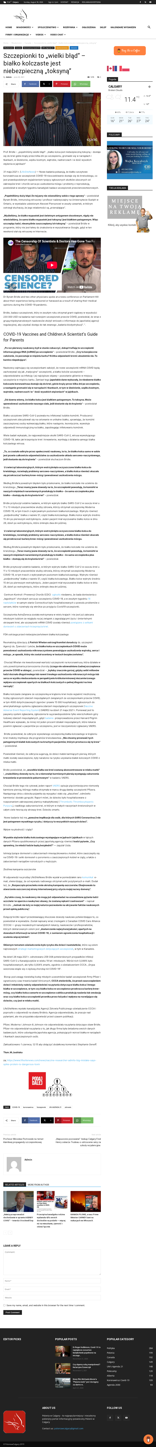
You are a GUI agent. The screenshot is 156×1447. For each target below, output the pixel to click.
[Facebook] (140, 2)
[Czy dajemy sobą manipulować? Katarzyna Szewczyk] (62, 1368)
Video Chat (56, 34)
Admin (9, 77)
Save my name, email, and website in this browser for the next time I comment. (46, 1305)
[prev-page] (5, 1233)
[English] (111, 68)
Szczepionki (41, 1107)
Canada (28, 43)
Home (8, 27)
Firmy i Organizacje (17, 34)
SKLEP (103, 27)
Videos (39, 34)
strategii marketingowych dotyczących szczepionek (45, 948)
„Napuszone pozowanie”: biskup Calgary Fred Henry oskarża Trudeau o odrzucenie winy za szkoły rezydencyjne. (78, 1142)
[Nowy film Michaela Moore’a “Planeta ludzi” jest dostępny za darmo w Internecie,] (62, 1383)
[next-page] (10, 1233)
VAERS (56, 785)
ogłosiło (56, 594)
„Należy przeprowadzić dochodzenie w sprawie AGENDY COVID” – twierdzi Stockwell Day (18, 1217)
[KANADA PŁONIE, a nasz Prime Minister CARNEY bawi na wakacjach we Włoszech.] (86, 1201)
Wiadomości (23, 27)
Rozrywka (69, 27)
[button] (149, 27)
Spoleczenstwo (47, 27)
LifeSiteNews (28, 171)
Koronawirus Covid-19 (32, 48)
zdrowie (68, 1107)
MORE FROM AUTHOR (38, 1185)
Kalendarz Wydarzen (123, 27)
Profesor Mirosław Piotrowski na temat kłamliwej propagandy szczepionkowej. (23, 1141)
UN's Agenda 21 (48, 48)
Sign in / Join (53, 2)
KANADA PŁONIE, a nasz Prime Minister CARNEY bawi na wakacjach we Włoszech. (84, 1217)
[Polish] (126, 68)
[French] (118, 68)
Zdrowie (74, 48)
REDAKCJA (75, 2)
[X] (145, 2)
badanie (49, 718)
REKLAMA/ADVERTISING (91, 2)
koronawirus (28, 1107)
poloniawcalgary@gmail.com (68, 1428)
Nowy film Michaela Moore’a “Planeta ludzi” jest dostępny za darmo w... (85, 1382)
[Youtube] (150, 2)
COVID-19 (16, 1107)
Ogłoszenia (89, 27)
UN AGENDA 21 (55, 1107)
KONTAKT (64, 2)
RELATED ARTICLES (14, 1185)
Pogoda (112, 79)
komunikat (87, 877)
